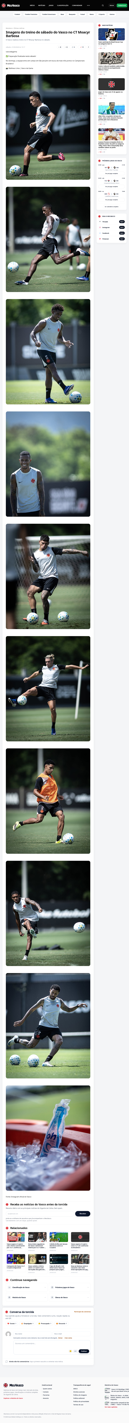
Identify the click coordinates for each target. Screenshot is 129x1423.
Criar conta (68, 1338)
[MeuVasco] (11, 5)
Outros (112, 14)
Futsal (82, 14)
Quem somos (47, 1389)
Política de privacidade (81, 1401)
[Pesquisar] (102, 5)
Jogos (51, 5)
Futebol (17, 14)
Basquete (72, 14)
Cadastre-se (122, 5)
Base (62, 14)
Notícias (41, 5)
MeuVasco (9, 28)
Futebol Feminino (31, 14)
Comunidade (77, 5)
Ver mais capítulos (111, 1407)
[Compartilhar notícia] (88, 47)
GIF (75, 1351)
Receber (83, 1214)
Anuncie (46, 1398)
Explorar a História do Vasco (13, 1398)
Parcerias (46, 1395)
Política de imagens (80, 1395)
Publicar (84, 1351)
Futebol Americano (49, 14)
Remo (92, 14)
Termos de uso (78, 1405)
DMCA (75, 1389)
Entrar (112, 5)
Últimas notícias (19, 28)
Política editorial (79, 1398)
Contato (45, 1392)
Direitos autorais (79, 1392)
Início (32, 5)
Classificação (63, 5)
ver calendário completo (111, 206)
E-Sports (102, 14)
